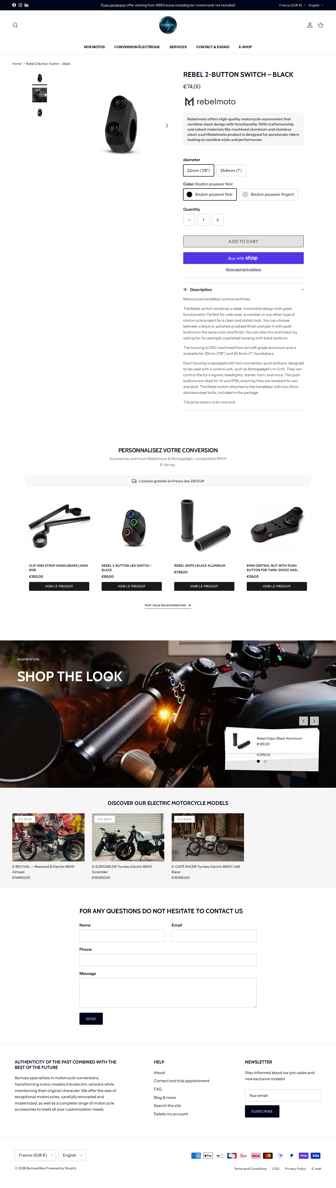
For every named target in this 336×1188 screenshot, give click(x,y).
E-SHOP (245, 47)
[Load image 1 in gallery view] (119, 123)
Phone (85, 949)
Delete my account (171, 1113)
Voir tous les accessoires (165, 605)
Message (87, 973)
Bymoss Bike (36, 1168)
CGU (275, 1169)
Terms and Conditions (250, 1169)
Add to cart (243, 241)
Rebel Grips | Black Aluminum (199, 565)
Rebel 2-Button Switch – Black (48, 63)
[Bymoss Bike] (168, 25)
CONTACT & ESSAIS (212, 47)
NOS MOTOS (94, 47)
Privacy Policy (295, 1169)
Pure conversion (113, 5)
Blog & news (165, 1097)
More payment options (243, 269)
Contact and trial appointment (181, 1080)
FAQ (158, 1089)
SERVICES (178, 47)
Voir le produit (59, 586)
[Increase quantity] (218, 220)
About (159, 1072)
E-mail (316, 1169)
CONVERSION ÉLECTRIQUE (137, 47)
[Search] (15, 25)
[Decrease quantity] (189, 220)
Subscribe (262, 1111)
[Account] (309, 25)
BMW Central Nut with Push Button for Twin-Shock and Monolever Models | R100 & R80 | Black (275, 572)
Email (177, 925)
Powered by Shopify (61, 1168)
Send (91, 1019)
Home (16, 63)
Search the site (167, 1105)
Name (85, 925)
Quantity (191, 209)
